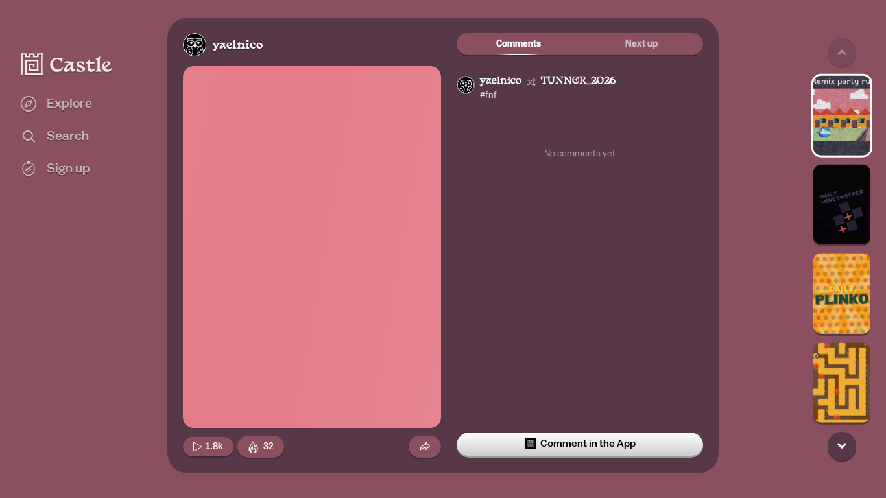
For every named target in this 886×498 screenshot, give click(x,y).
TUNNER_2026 (578, 81)
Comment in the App (588, 443)
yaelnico (238, 45)
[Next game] (842, 445)
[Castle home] (67, 64)
